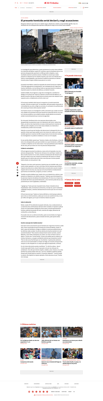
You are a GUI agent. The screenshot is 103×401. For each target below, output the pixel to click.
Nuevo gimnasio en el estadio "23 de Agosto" (73, 92)
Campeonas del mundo (26, 362)
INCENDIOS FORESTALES (46, 360)
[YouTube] (29, 392)
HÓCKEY (22, 360)
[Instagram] (47, 392)
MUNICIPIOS (26, 383)
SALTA (58, 383)
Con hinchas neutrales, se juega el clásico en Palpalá (73, 163)
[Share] (17, 163)
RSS (74, 391)
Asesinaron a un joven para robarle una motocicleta (72, 341)
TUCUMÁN (65, 338)
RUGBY (21, 338)
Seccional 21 (19, 7)
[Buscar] (17, 3)
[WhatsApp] (43, 392)
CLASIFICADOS (76, 383)
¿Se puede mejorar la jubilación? (74, 128)
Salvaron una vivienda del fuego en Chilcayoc (51, 362)
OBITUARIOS (67, 383)
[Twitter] (36, 392)
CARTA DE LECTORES (48, 383)
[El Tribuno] (51, 3)
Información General (70, 126)
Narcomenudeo (25, 7)
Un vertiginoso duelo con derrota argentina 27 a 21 (29, 341)
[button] (17, 167)
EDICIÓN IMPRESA (36, 383)
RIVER (31, 7)
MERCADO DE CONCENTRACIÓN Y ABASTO (72, 360)
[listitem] (21, 3)
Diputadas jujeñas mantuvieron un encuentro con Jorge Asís (74, 145)
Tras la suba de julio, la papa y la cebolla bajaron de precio (72, 362)
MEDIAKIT (70, 391)
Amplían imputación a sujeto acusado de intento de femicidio (74, 110)
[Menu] (15, 3)
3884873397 (86, 7)
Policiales (67, 108)
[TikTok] (33, 392)
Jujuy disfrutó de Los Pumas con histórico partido (50, 341)
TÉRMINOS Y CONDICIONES (55, 391)
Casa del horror (24, 17)
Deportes (67, 89)
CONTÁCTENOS (64, 391)
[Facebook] (40, 392)
